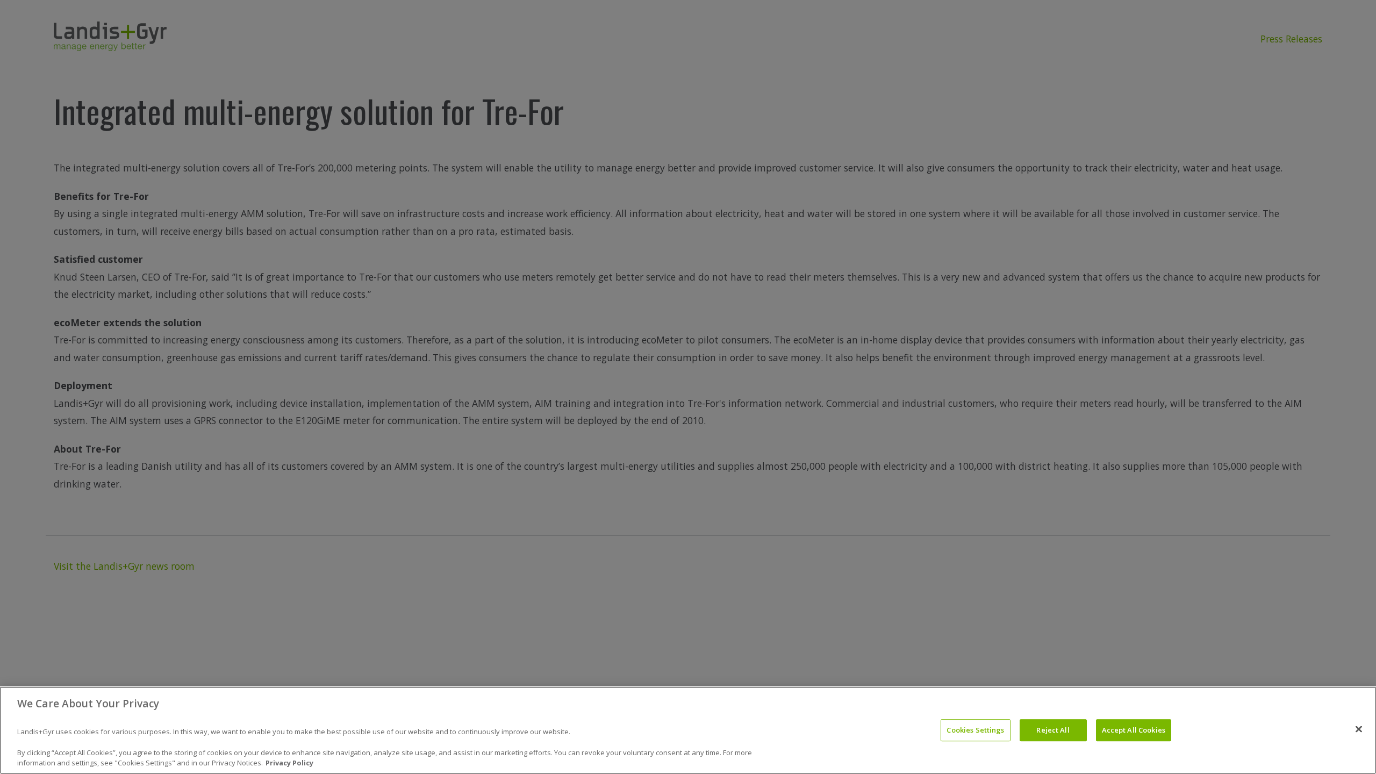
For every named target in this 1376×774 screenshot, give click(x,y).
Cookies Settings (975, 730)
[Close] (1359, 729)
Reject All (1052, 730)
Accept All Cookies (1133, 730)
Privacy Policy (289, 763)
